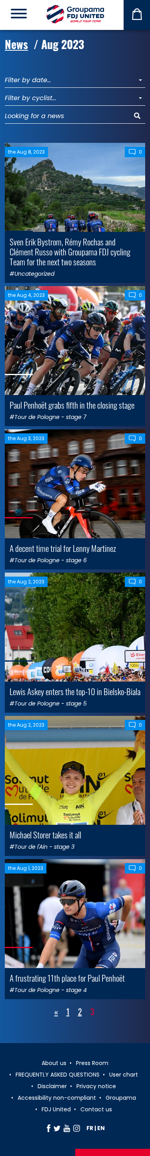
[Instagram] (77, 1128)
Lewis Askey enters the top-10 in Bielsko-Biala (75, 691)
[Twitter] (57, 1128)
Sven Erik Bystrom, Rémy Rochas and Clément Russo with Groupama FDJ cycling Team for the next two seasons (70, 251)
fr (89, 1128)
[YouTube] (67, 1128)
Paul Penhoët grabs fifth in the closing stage (72, 405)
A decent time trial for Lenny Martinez (63, 548)
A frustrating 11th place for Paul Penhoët (67, 978)
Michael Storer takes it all (45, 834)
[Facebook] (48, 1128)
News (16, 44)
